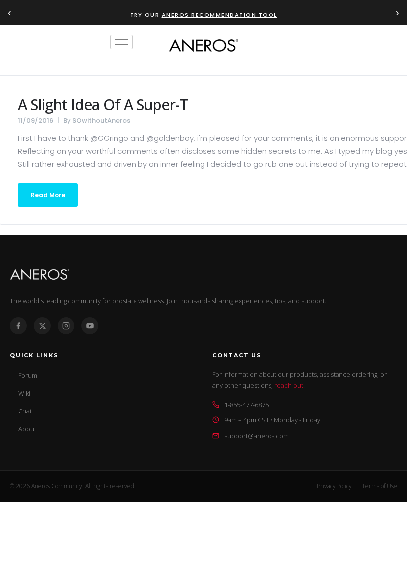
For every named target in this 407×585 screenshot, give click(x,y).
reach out (288, 385)
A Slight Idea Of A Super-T (103, 104)
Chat (25, 411)
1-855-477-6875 (246, 404)
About (27, 428)
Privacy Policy (334, 486)
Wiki (24, 393)
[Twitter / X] (42, 325)
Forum (27, 375)
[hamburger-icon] (121, 42)
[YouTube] (89, 325)
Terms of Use (379, 486)
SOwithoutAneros (101, 120)
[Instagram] (66, 325)
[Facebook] (18, 325)
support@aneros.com (256, 435)
